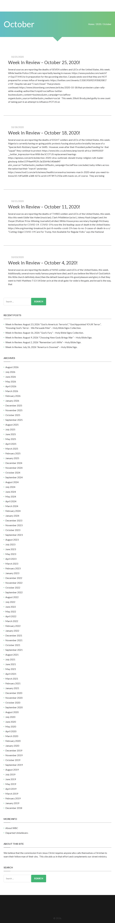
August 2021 (12, 654)
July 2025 (10, 429)
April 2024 (10, 501)
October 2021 (12, 645)
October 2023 (12, 530)
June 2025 (10, 434)
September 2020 (14, 707)
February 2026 (13, 395)
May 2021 (10, 669)
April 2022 (10, 616)
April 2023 (10, 558)
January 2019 (12, 803)
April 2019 (10, 788)
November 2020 (13, 697)
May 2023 (10, 554)
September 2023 (14, 534)
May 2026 (10, 381)
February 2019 (13, 798)
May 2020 (10, 726)
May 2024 (10, 496)
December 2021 (13, 635)
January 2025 (12, 458)
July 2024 (10, 486)
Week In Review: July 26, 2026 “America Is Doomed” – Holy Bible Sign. (41, 347)
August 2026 (12, 367)
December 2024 (13, 462)
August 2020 (12, 712)
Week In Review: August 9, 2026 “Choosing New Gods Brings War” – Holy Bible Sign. (48, 337)
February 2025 (13, 453)
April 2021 (10, 673)
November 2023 (13, 525)
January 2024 (12, 515)
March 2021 (11, 678)
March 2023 (11, 563)
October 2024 (12, 472)
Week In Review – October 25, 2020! (44, 62)
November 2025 (13, 410)
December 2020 (13, 693)
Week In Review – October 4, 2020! (43, 262)
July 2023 (10, 544)
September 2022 (14, 592)
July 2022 (10, 601)
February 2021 (13, 683)
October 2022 (12, 587)
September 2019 (14, 764)
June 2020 (10, 721)
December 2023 (13, 520)
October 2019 (12, 760)
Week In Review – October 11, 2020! (44, 206)
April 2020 (10, 731)
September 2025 (14, 419)
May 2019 (10, 784)
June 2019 (10, 779)
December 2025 (13, 405)
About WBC (11, 828)
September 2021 (14, 649)
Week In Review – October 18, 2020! (44, 132)
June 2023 (10, 549)
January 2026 (12, 400)
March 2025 (11, 448)
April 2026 (10, 386)
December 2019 (13, 750)
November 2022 (13, 582)
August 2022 (12, 597)
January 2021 (12, 688)
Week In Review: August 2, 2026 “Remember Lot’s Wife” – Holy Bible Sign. (43, 342)
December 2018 (13, 808)
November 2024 (13, 467)
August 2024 (12, 482)
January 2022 (12, 630)
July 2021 (10, 659)
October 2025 (12, 415)
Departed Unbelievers (16, 832)
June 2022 (10, 606)
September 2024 (14, 477)
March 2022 (11, 621)
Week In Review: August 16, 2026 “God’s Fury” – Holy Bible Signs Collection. (44, 332)
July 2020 (10, 716)
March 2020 (11, 736)
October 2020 (12, 702)
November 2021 (13, 640)
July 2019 (10, 774)
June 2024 (10, 491)
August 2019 (12, 769)
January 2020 (12, 745)
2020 (98, 24)
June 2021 (10, 664)
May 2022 (10, 611)
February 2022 (13, 625)
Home (91, 24)
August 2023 (12, 539)
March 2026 (11, 391)
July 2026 (10, 371)
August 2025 (12, 424)
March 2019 (11, 793)
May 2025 (10, 439)
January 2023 (12, 573)
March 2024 (11, 506)
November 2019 (13, 755)
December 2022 (13, 578)
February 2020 (13, 740)
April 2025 (10, 443)
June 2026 (10, 376)
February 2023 (13, 568)
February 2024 (13, 510)
